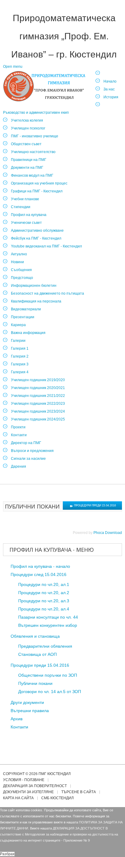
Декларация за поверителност (35, 786)
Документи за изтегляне (28, 792)
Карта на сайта (18, 798)
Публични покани (35, 683)
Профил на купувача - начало (40, 566)
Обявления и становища (35, 636)
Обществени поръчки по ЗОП (47, 675)
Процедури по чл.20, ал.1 (43, 584)
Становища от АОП (37, 654)
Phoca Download (107, 533)
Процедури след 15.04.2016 (38, 574)
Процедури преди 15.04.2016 (94, 505)
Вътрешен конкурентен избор (47, 625)
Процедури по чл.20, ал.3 (43, 600)
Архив (16, 718)
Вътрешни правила (30, 710)
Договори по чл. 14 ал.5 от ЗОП (49, 691)
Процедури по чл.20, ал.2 (43, 592)
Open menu (12, 66)
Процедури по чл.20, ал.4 (43, 609)
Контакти (19, 727)
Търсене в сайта (78, 792)
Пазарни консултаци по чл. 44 (48, 617)
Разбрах (7, 854)
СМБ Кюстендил (57, 798)
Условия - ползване (23, 780)
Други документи (27, 702)
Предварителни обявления (45, 646)
